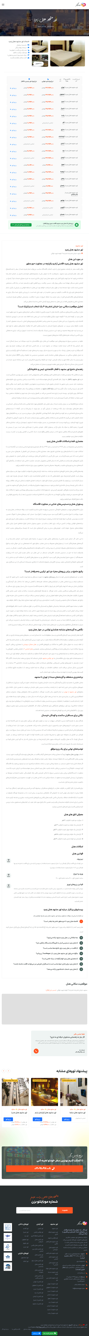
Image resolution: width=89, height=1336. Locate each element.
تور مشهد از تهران (70, 692)
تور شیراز (26, 1232)
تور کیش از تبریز (38, 1289)
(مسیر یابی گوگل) (51, 990)
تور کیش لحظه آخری (37, 1236)
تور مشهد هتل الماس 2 (53, 1264)
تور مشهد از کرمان (52, 1306)
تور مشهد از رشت (53, 1313)
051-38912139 (80, 1262)
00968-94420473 (79, 1285)
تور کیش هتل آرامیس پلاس (39, 1277)
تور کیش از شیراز (38, 1300)
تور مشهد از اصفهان (52, 1287)
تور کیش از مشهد (38, 1304)
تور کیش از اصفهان (37, 1285)
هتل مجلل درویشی (29, 644)
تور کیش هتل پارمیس (39, 1265)
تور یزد (26, 1236)
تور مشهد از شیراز (52, 1310)
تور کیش (40, 1228)
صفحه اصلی (50, 26)
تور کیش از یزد (39, 1293)
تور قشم (26, 1228)
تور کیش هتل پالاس (37, 1245)
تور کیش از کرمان (38, 1296)
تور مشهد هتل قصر (52, 1253)
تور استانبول (25, 1258)
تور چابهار (26, 1243)
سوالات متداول (27, 1329)
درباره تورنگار (5, 1329)
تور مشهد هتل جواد (52, 1268)
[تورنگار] (80, 4)
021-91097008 (81, 1273)
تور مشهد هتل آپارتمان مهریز (45, 1112)
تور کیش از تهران (38, 1282)
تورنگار (81, 1325)
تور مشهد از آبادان (52, 1295)
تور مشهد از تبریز (52, 1291)
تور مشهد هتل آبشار (77, 1112)
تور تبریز (26, 1247)
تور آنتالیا (26, 1261)
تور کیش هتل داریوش (39, 1241)
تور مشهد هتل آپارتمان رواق (16, 1112)
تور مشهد (41, 26)
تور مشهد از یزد (53, 1302)
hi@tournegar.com (79, 1288)
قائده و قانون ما (16, 1329)
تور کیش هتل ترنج (37, 1261)
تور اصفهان (25, 1240)
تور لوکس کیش (38, 1232)
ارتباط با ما (80, 1051)
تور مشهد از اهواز (53, 1298)
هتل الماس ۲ (28, 649)
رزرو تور (66, 1119)
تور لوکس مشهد (48, 658)
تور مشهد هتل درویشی (53, 1248)
